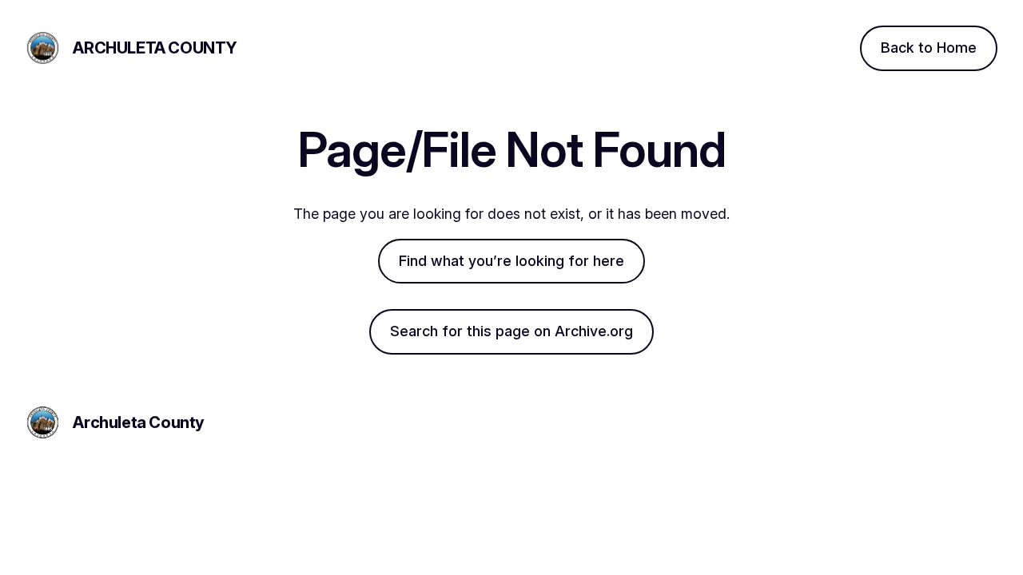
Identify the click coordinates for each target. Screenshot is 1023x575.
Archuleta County (155, 48)
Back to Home (929, 47)
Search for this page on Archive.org (511, 331)
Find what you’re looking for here (511, 260)
